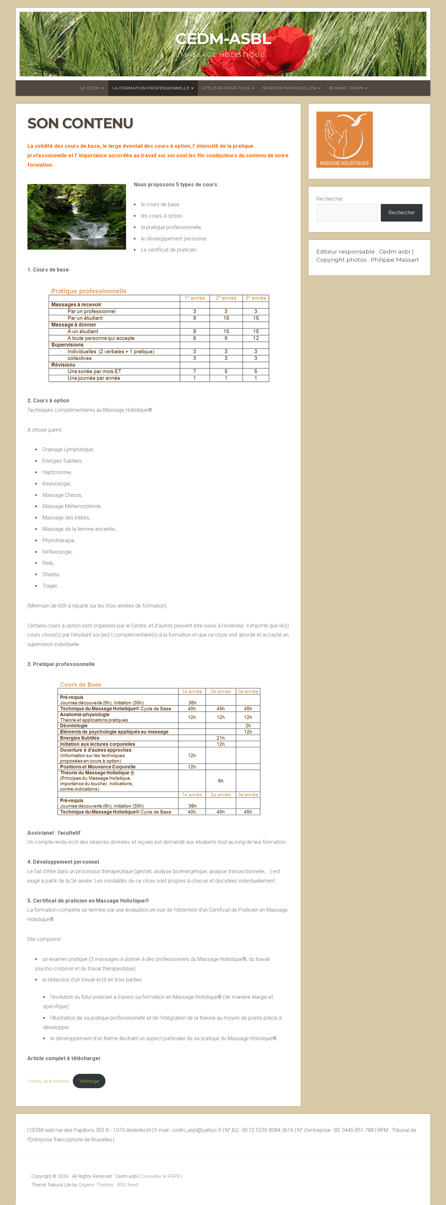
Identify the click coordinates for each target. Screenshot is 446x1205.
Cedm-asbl (223, 38)
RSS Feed (128, 1185)
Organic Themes (96, 1185)
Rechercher (329, 199)
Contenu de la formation (48, 1081)
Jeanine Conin (346, 87)
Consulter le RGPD (160, 1176)
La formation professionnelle (151, 87)
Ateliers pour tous (226, 87)
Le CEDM (90, 87)
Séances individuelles (290, 87)
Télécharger (89, 1081)
